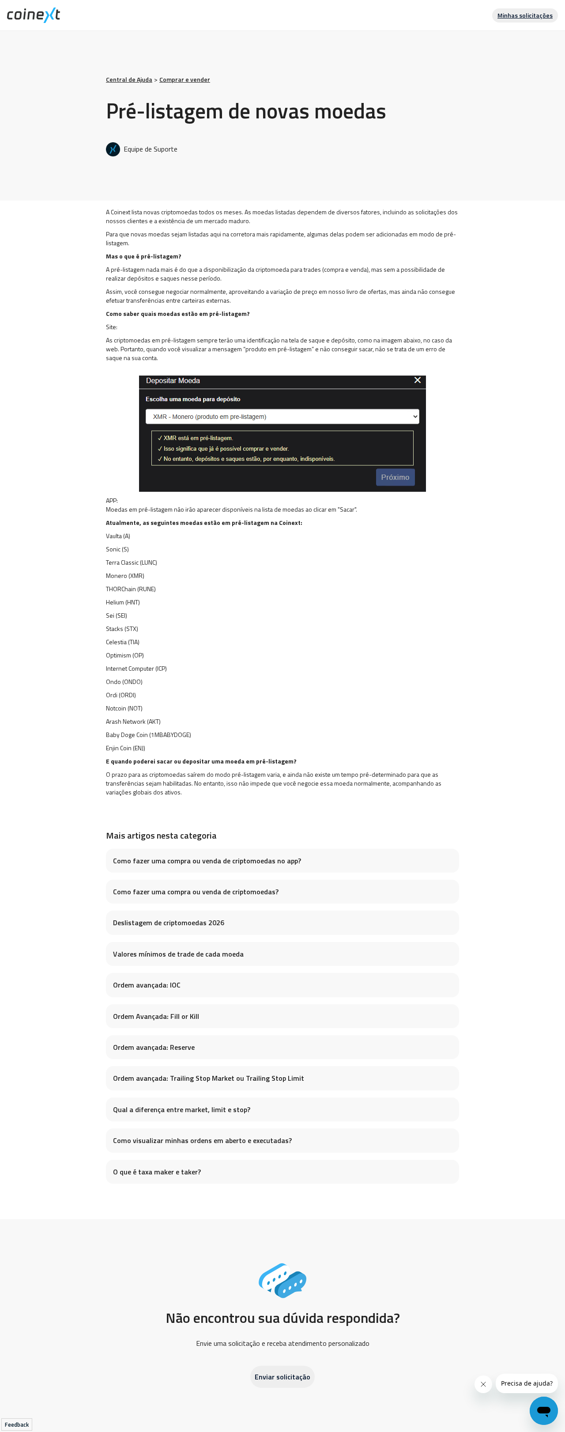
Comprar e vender (184, 79)
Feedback (17, 1424)
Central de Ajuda (129, 79)
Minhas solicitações (525, 15)
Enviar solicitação (282, 1376)
